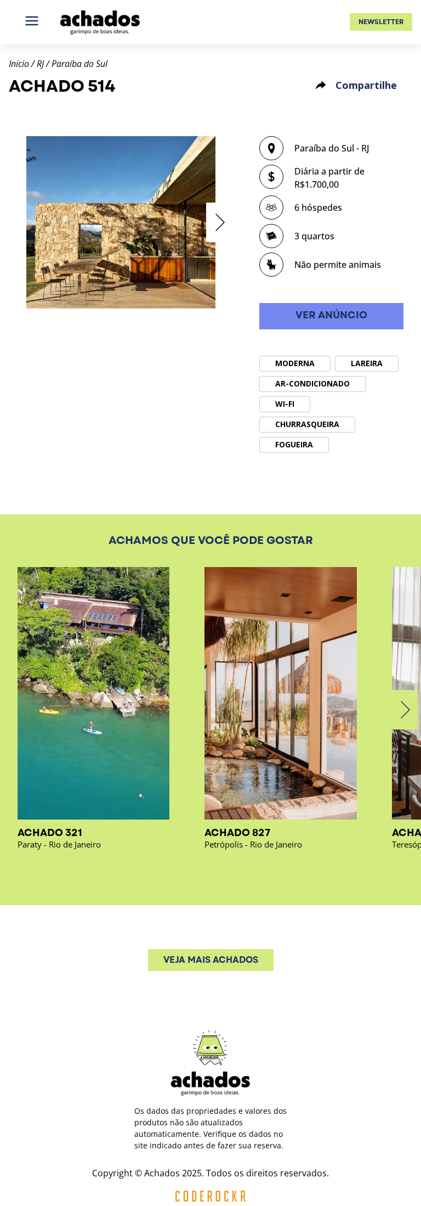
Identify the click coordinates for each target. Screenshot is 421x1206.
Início (19, 64)
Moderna (295, 363)
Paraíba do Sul (79, 64)
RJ (40, 64)
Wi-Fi (284, 404)
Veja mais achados (210, 960)
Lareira (367, 363)
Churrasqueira (307, 424)
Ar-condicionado (312, 383)
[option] (121, 222)
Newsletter (381, 22)
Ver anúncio (331, 315)
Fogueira (294, 444)
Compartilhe (366, 85)
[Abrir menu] (32, 22)
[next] (219, 222)
